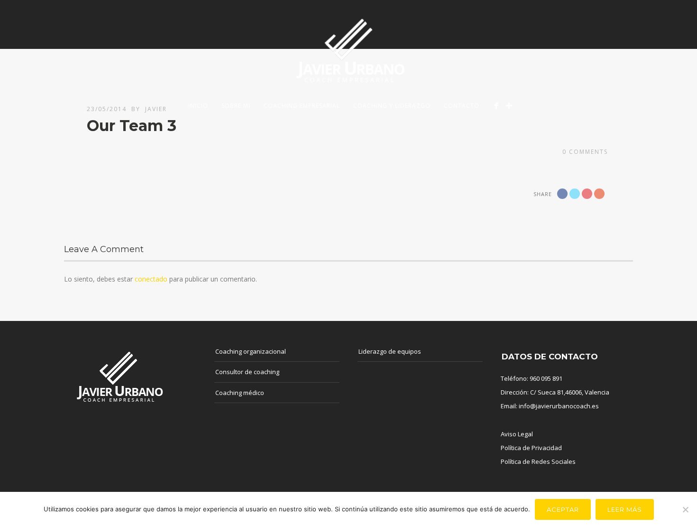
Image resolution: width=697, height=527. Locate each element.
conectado (151, 278)
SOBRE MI (235, 106)
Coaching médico (239, 392)
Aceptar (563, 509)
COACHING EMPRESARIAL (302, 106)
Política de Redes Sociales (538, 461)
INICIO (198, 106)
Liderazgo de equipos (389, 351)
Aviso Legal (517, 434)
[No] (685, 509)
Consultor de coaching (247, 371)
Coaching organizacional (250, 351)
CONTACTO (461, 106)
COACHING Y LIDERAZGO (392, 106)
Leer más (624, 509)
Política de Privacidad (531, 447)
